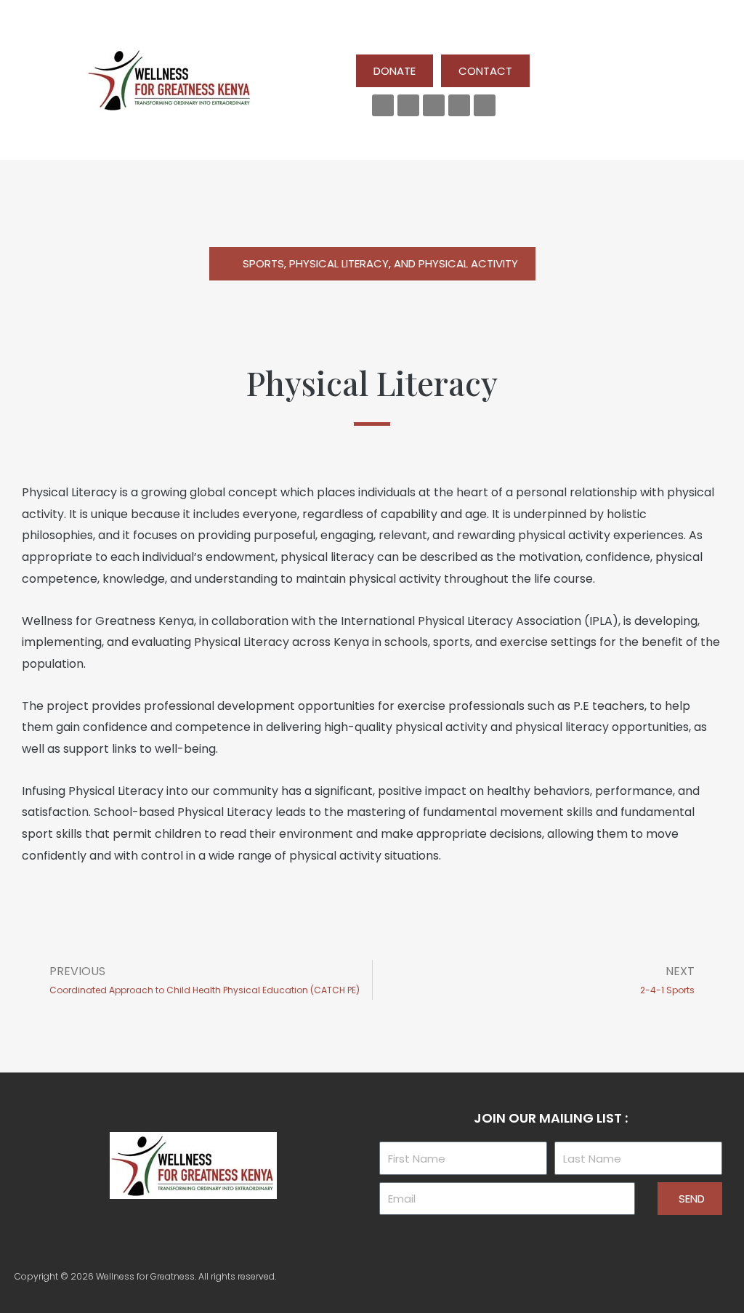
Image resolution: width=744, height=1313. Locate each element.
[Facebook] (383, 105)
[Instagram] (459, 105)
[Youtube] (485, 105)
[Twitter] (408, 105)
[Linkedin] (434, 105)
